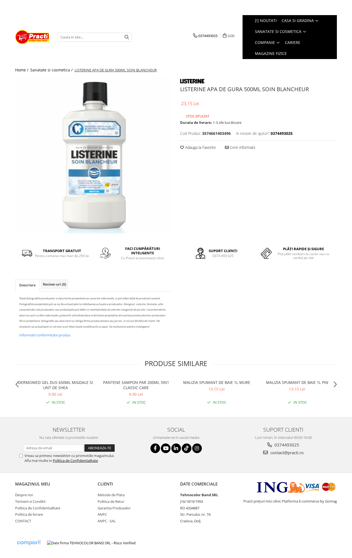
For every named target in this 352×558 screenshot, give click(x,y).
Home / (22, 69)
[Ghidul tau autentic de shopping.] (28, 543)
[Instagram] (197, 448)
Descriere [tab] (27, 285)
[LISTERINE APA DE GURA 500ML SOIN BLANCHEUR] (93, 155)
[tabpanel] (93, 155)
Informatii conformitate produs (44, 335)
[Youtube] (165, 448)
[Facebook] (155, 448)
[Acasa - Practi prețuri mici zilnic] (32, 37)
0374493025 (286, 445)
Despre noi (24, 494)
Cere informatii (242, 147)
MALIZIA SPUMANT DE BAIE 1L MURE (216, 382)
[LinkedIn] (176, 448)
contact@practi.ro (286, 452)
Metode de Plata (111, 494)
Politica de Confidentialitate (75, 460)
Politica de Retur (111, 501)
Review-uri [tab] (54, 284)
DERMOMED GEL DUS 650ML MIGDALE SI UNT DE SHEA (55, 385)
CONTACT (23, 520)
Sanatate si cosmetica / (52, 69)
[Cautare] (127, 37)
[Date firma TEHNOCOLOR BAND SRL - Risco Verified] (91, 543)
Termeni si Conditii (30, 501)
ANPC (102, 514)
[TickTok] (186, 448)
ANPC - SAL (107, 520)
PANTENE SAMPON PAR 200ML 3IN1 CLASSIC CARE (136, 385)
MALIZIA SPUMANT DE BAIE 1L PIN (297, 382)
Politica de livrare (29, 514)
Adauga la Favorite (200, 147)
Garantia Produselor (114, 508)
